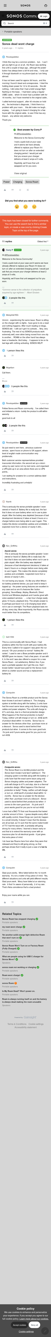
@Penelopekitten (23, 133)
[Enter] (4, 23)
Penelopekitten (12, 56)
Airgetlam (10, 367)
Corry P (9, 250)
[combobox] (25, 23)
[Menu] (4, 5)
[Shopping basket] (45, 5)
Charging (17, 181)
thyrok (8, 501)
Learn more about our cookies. (34, 1318)
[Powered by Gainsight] (25, 1018)
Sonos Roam (32, 181)
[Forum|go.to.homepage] (20, 16)
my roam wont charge (12, 926)
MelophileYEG (12, 315)
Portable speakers (13, 31)
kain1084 (10, 636)
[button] (3, 16)
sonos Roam (8, 983)
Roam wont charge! (11, 975)
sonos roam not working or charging (19, 967)
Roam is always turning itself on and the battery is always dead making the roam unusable (24, 1000)
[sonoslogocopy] (25, 5)
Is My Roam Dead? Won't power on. (18, 991)
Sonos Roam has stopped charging (18, 918)
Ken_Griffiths (11, 545)
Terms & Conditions (16, 1024)
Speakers (6, 962)
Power (6, 181)
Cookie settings (36, 1024)
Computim (10, 692)
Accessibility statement (26, 1027)
